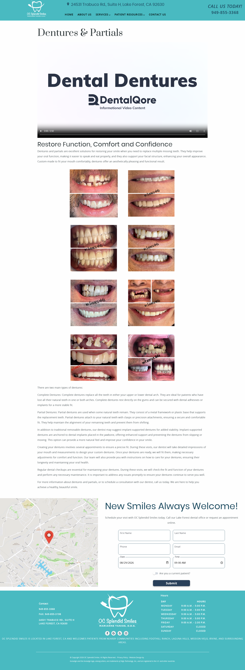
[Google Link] (113, 633)
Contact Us (157, 14)
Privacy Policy (122, 657)
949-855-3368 (225, 9)
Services (102, 14)
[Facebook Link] (107, 633)
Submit (171, 583)
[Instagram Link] (126, 633)
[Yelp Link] (120, 633)
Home (69, 14)
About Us (84, 14)
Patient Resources (129, 14)
